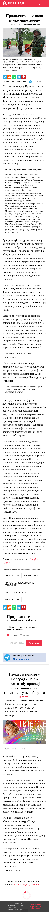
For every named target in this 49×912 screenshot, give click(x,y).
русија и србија (14, 871)
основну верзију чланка (26, 884)
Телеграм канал (21, 659)
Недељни (14, 635)
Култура (23, 697)
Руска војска (12, 599)
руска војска (12, 576)
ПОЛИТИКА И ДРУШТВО (16, 592)
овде (19, 907)
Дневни (26, 635)
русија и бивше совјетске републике (19, 584)
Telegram (36, 82)
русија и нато (32, 576)
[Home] (5, 3)
